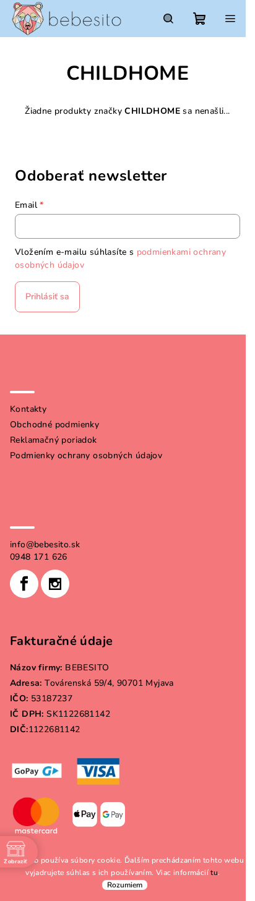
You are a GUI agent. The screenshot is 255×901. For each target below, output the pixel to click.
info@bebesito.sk (45, 544)
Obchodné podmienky (54, 424)
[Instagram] (55, 584)
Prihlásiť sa (47, 296)
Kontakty (28, 409)
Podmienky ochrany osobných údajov (86, 455)
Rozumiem (124, 885)
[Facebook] (24, 584)
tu (214, 873)
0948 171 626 (38, 557)
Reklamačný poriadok (53, 440)
